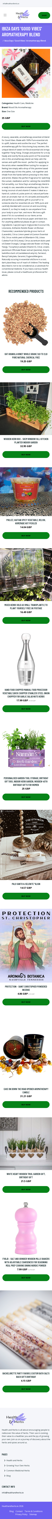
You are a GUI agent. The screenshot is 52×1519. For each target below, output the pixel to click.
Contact (19, 1511)
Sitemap (33, 1514)
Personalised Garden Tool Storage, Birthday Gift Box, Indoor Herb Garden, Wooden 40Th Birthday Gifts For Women (26, 781)
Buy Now (26, 126)
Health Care (19, 103)
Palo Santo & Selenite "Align (26, 883)
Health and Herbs (14, 1460)
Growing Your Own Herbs (18, 1465)
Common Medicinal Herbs (18, 1470)
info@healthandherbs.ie (11, 4)
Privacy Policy (21, 1514)
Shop (44, 15)
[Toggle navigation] (5, 15)
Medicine (29, 103)
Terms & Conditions (34, 1511)
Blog (8, 1475)
